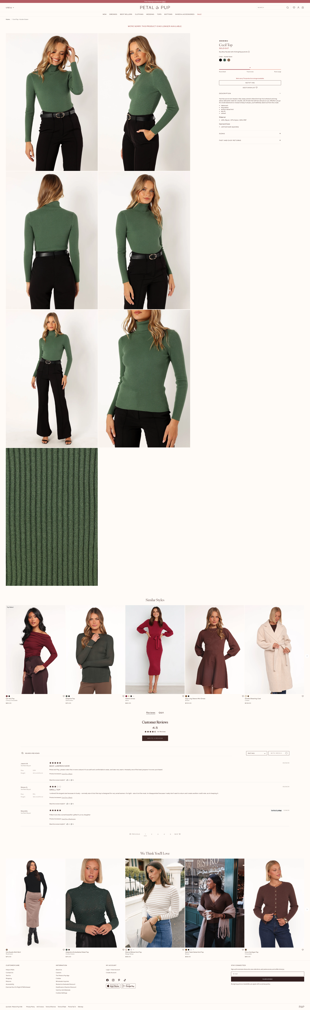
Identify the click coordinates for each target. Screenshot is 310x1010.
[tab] (155, 599)
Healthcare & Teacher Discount (66, 987)
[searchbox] (128, 753)
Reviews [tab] (150, 712)
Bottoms (168, 14)
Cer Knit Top (11, 701)
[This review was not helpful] (71, 780)
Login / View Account (113, 970)
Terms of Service (51, 1007)
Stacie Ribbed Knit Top (133, 954)
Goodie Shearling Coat (253, 701)
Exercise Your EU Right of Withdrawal (18, 987)
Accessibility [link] (10, 984)
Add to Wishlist (249, 87)
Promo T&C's (72, 1007)
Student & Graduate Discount (65, 984)
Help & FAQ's (10, 970)
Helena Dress (130, 701)
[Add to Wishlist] (64, 696)
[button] (134, 834)
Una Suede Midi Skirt (13, 954)
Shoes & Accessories (184, 14)
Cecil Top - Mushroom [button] (69, 819)
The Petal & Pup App (62, 975)
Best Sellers (126, 14)
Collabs (58, 978)
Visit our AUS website (63, 990)
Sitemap (80, 1007)
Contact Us (9, 972)
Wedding (150, 14)
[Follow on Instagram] (113, 980)
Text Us (8, 975)
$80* (164, 1)
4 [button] (164, 834)
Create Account (111, 972)
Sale (199, 14)
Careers (58, 972)
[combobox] (256, 753)
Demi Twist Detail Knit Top (194, 954)
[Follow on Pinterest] (119, 980)
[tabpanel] (155, 656)
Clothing (139, 14)
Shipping (9, 978)
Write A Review (155, 738)
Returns (8, 981)
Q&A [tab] (161, 712)
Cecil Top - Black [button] (67, 774)
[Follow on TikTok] (124, 980)
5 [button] (170, 834)
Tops (159, 14)
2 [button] (151, 834)
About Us (59, 970)
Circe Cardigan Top (251, 954)
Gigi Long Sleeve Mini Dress (195, 701)
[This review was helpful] (67, 780)
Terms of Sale (62, 1007)
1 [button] (145, 834)
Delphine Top (70, 701)
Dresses (113, 14)
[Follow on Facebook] (107, 980)
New (104, 14)
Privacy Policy (30, 1007)
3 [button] (157, 834)
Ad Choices (40, 1007)
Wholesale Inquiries (62, 981)
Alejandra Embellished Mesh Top (77, 954)
